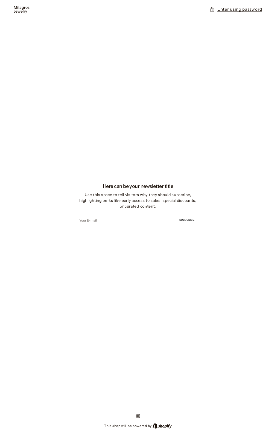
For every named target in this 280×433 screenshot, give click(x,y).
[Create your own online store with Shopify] (162, 425)
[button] (236, 9)
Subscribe (187, 219)
